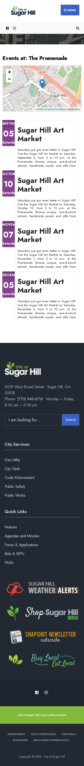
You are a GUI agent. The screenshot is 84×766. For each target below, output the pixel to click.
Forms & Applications (21, 545)
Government (16, 734)
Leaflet (39, 109)
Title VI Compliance (43, 734)
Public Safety (15, 486)
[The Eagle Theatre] (42, 660)
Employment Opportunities (51, 740)
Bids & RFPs (14, 553)
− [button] (9, 79)
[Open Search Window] (77, 28)
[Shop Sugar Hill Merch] (42, 613)
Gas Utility (12, 460)
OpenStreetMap (57, 109)
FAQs (9, 562)
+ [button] (9, 72)
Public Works (15, 495)
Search (71, 419)
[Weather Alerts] (42, 589)
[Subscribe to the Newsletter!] (42, 637)
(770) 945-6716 (30, 399)
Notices (11, 527)
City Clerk (12, 468)
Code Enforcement (20, 477)
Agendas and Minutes (22, 536)
